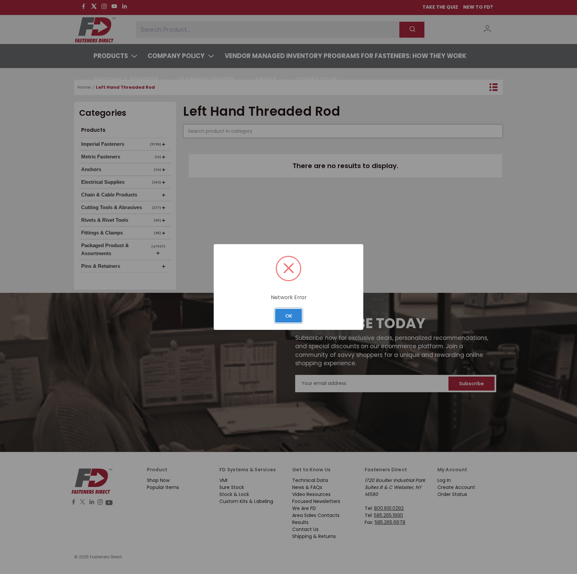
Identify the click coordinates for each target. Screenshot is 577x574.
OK (288, 315)
